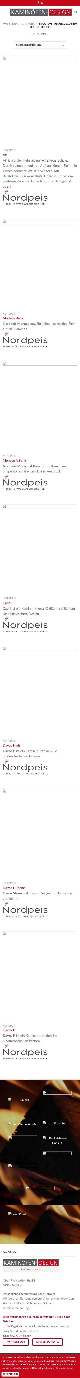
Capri (7, 603)
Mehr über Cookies (64, 1368)
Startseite (10, 24)
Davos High (11, 745)
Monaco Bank (13, 318)
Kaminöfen (27, 24)
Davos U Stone (14, 888)
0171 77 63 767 (21, 1335)
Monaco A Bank (14, 460)
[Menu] (5, 12)
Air (5, 155)
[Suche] (75, 12)
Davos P (9, 1030)
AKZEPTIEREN (10, 1374)
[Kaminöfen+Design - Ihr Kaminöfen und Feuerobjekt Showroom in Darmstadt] (40, 12)
